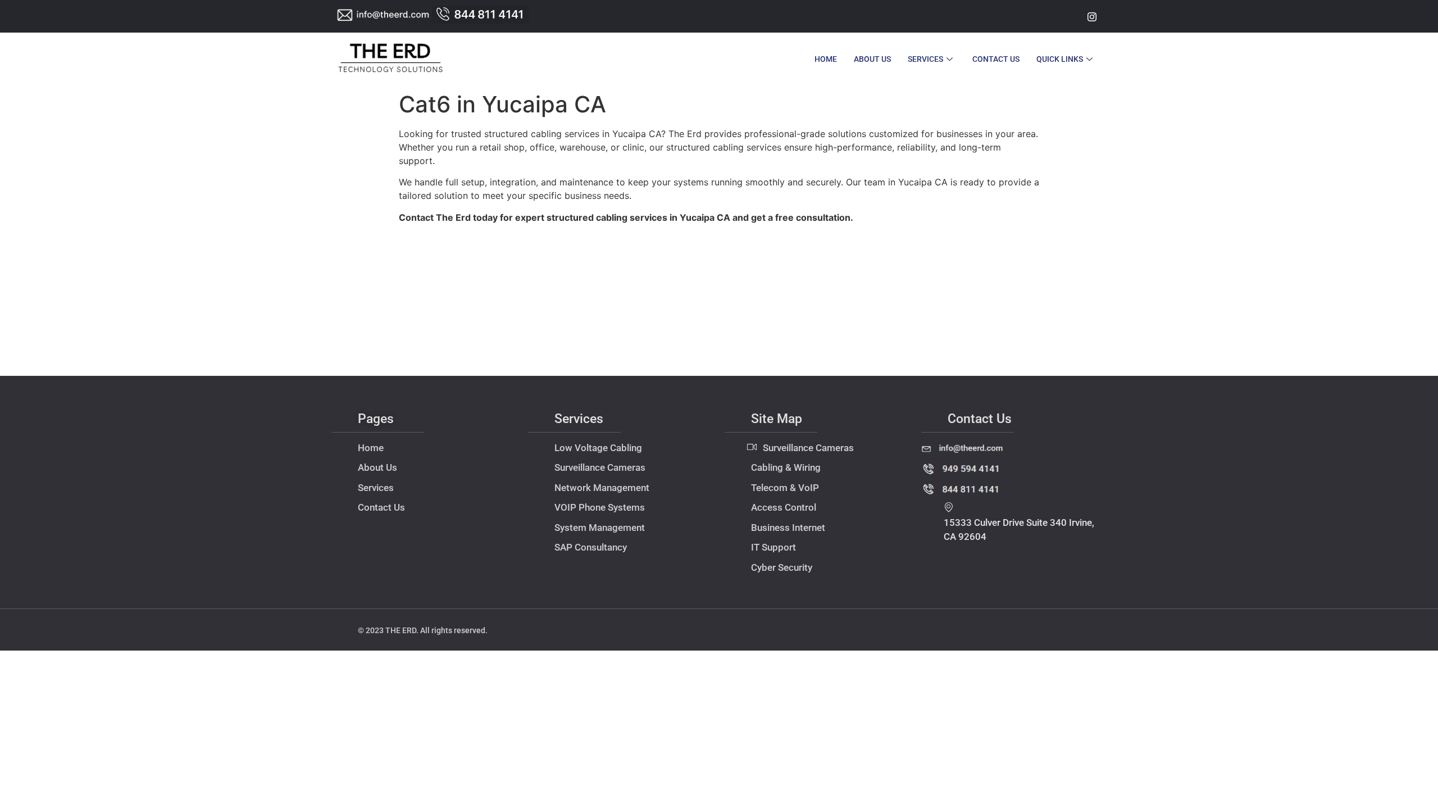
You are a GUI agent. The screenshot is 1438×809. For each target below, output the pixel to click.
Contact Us (996, 58)
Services (925, 58)
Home (825, 58)
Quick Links (1059, 58)
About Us (872, 58)
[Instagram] (1092, 16)
